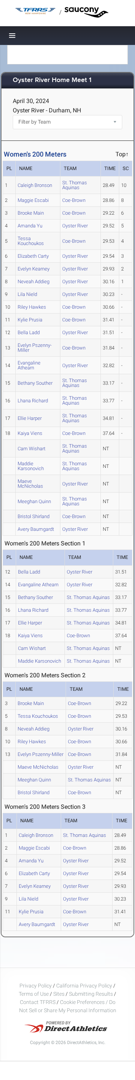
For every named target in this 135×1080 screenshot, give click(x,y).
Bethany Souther (35, 383)
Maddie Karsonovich (31, 466)
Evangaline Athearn (29, 365)
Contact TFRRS (38, 1002)
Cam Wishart (31, 448)
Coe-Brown (74, 200)
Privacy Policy (36, 986)
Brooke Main (31, 213)
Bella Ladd (29, 332)
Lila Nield (27, 294)
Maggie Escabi (33, 200)
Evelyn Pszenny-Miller (35, 347)
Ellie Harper (30, 418)
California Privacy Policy (84, 986)
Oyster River (75, 226)
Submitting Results (91, 994)
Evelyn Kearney (34, 269)
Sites (58, 994)
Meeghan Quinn (34, 501)
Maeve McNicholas (30, 483)
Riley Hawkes (32, 307)
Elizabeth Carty (33, 256)
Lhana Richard (33, 400)
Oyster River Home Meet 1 (52, 80)
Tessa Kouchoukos (31, 241)
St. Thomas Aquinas (74, 185)
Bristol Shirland (34, 516)
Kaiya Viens (30, 433)
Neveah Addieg (34, 281)
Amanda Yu (30, 226)
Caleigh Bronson (35, 185)
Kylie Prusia (30, 320)
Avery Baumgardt (36, 529)
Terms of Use (34, 994)
